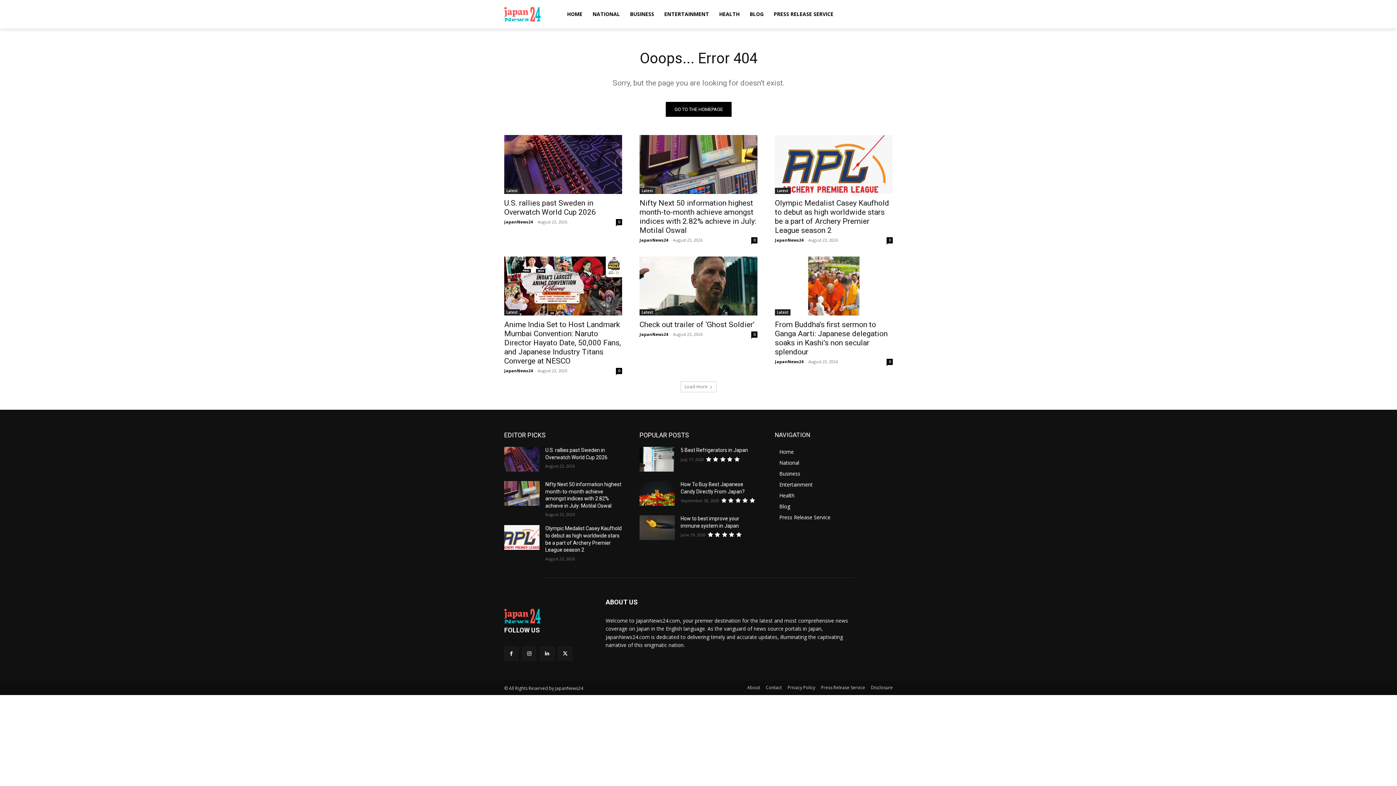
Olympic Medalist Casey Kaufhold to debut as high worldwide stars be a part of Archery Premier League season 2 (832, 217)
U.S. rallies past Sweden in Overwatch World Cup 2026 (550, 208)
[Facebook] (511, 654)
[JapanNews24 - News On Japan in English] (529, 14)
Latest (512, 190)
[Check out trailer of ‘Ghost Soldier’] (698, 286)
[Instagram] (529, 654)
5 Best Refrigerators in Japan (714, 450)
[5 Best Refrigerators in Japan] (657, 459)
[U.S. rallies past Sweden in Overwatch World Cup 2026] (563, 164)
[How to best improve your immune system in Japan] (657, 527)
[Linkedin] (547, 654)
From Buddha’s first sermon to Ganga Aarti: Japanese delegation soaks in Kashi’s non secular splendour (831, 338)
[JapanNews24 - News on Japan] (546, 616)
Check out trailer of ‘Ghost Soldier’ (697, 324)
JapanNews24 (518, 222)
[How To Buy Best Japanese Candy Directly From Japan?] (657, 493)
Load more (696, 387)
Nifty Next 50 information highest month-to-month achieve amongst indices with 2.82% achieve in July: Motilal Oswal (698, 217)
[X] (565, 654)
